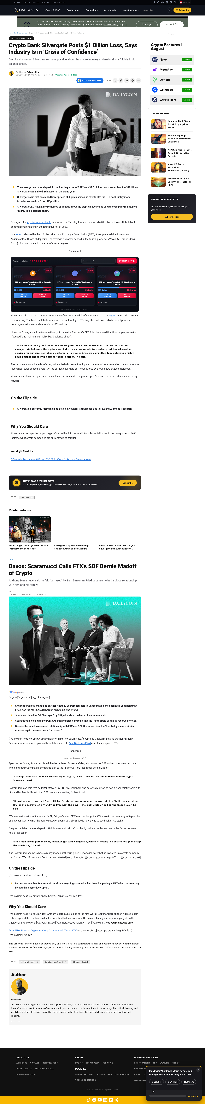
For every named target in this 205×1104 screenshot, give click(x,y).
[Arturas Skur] (11, 73)
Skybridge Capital (80, 962)
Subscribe (184, 10)
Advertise (46, 2)
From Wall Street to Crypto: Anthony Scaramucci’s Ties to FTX (43, 930)
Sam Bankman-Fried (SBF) (55, 962)
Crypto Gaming (142, 1069)
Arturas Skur (33, 72)
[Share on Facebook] (120, 80)
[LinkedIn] (167, 2)
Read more (16, 1021)
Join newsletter (59, 2)
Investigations (142, 1063)
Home (11, 33)
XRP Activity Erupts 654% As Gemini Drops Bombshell (179, 138)
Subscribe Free (172, 217)
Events (27, 2)
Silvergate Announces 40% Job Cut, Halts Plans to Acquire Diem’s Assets (51, 459)
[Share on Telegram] (132, 80)
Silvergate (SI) (26, 497)
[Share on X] (115, 80)
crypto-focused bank (39, 222)
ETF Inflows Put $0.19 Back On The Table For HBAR (179, 181)
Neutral (189, 1082)
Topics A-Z (107, 1063)
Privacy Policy (104, 1074)
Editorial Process (44, 1069)
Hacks (137, 1075)
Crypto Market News (20, 33)
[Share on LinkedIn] (126, 80)
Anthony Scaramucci (29, 962)
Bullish (156, 1082)
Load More (75, 1037)
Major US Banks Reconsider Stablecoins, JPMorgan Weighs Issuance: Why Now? (179, 167)
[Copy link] (138, 80)
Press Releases (24, 1069)
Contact (35, 2)
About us (17, 2)
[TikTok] (154, 2)
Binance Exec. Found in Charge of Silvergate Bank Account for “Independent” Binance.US (118, 549)
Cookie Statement (84, 1074)
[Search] (169, 10)
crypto (112, 315)
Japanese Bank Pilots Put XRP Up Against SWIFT (179, 124)
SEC (155, 1063)
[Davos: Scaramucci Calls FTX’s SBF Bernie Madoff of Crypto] (20, 994)
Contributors (50, 1063)
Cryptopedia (92, 1063)
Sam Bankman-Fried (80, 743)
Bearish (173, 1082)
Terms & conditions (85, 1080)
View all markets (39, 260)
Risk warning (122, 1074)
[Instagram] (171, 2)
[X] (175, 2)
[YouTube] (162, 2)
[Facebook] (158, 2)
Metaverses (140, 1080)
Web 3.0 (176, 1063)
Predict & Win (127, 260)
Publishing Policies (26, 1075)
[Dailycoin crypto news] (26, 10)
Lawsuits (164, 1063)
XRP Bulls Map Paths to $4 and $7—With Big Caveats (180, 153)
